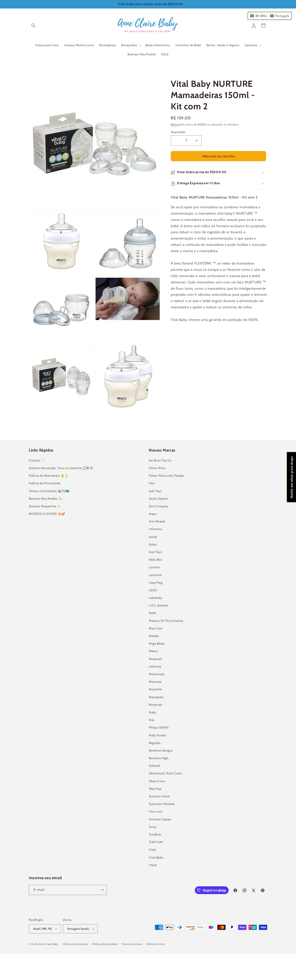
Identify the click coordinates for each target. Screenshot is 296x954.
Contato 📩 (37, 460)
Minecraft (155, 659)
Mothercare (157, 674)
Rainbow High (158, 758)
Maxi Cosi (155, 628)
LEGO (153, 590)
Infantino (155, 529)
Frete (174, 124)
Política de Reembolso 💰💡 (48, 476)
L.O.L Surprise (158, 605)
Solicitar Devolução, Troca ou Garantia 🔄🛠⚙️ (61, 468)
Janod (153, 537)
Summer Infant (159, 796)
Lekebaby (155, 598)
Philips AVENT (159, 727)
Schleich (155, 766)
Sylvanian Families (162, 804)
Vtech (153, 865)
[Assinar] (102, 890)
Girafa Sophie (158, 499)
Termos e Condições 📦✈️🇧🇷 (49, 491)
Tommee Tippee (160, 819)
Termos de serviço (132, 944)
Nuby (152, 712)
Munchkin (155, 689)
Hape (152, 514)
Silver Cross (157, 781)
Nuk (151, 720)
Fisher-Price (157, 468)
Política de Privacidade (44, 483)
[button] (33, 25)
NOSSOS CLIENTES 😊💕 (47, 514)
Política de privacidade (105, 944)
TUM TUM (156, 842)
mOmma (155, 666)
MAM (152, 613)
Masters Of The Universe (166, 621)
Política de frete (156, 944)
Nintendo (155, 705)
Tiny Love (155, 811)
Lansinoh (155, 575)
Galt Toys (155, 491)
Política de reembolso (75, 944)
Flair (152, 483)
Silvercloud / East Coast (165, 773)
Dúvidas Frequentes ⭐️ (45, 506)
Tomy (152, 827)
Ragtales (155, 743)
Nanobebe (156, 697)
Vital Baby (156, 857)
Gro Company (158, 506)
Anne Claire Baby (48, 944)
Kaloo (153, 544)
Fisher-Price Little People (166, 476)
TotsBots (155, 834)
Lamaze (154, 567)
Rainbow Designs (161, 750)
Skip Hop (155, 789)
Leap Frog (155, 583)
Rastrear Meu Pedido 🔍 (45, 499)
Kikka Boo (155, 560)
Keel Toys (155, 552)
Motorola (155, 682)
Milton (153, 651)
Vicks (152, 850)
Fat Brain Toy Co (160, 460)
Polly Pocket (157, 735)
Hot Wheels (157, 521)
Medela (154, 636)
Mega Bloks (156, 643)
